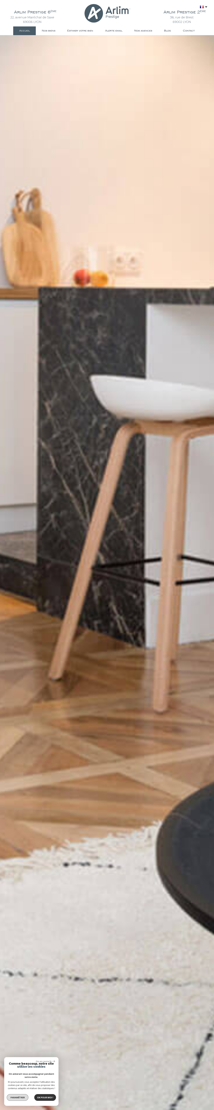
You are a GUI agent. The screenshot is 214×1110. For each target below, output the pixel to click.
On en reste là (43, 1061)
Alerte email (113, 31)
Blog (167, 31)
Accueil (24, 31)
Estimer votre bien (80, 31)
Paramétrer (18, 1097)
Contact (189, 31)
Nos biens (48, 31)
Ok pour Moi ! (45, 1097)
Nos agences (143, 31)
